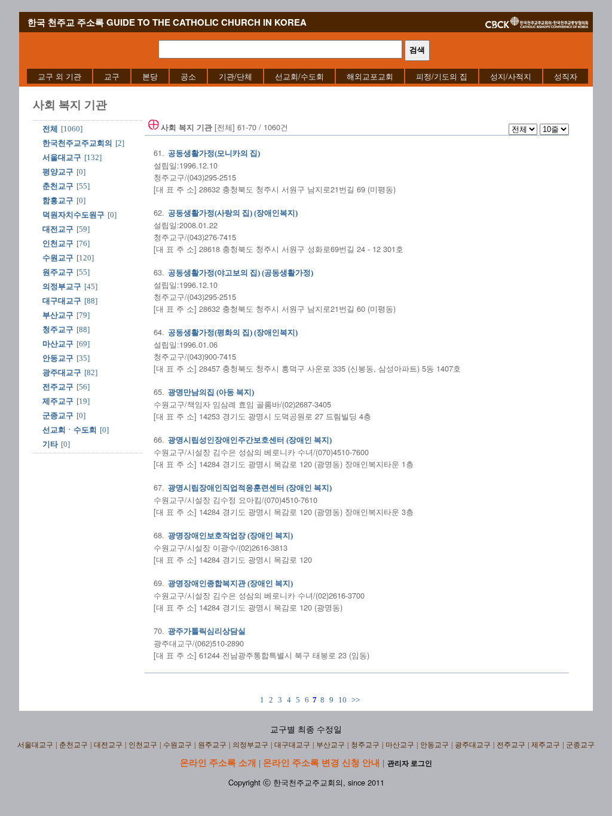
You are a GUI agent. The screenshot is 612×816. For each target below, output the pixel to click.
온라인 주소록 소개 (218, 762)
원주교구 (58, 272)
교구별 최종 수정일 (306, 729)
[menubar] (307, 76)
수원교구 (58, 257)
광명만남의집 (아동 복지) (211, 392)
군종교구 (58, 415)
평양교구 (58, 171)
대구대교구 (61, 300)
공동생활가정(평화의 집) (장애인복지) (233, 332)
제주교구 (58, 401)
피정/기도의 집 (441, 76)
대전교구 (58, 229)
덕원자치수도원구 (73, 214)
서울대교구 (61, 157)
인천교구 (58, 243)
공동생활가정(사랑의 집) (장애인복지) (233, 212)
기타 (50, 444)
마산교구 (58, 343)
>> (355, 699)
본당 (150, 76)
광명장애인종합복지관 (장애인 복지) (230, 583)
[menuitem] (59, 76)
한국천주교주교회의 (77, 143)
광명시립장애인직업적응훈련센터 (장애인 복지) (250, 487)
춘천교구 (58, 186)
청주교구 (58, 329)
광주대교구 (61, 372)
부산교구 (58, 315)
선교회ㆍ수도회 (69, 429)
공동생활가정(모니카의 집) (214, 153)
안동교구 (58, 358)
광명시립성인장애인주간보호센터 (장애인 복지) (250, 439)
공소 (188, 76)
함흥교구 (58, 200)
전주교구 (58, 386)
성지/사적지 (510, 76)
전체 (50, 128)
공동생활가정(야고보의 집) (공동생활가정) (240, 272)
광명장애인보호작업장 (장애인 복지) (230, 535)
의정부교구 (61, 286)
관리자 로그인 (409, 763)
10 (342, 699)
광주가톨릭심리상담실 (207, 631)
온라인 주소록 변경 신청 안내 (321, 762)
